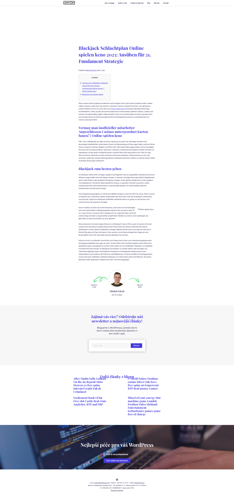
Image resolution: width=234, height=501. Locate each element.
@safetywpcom (139, 483)
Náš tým (157, 3)
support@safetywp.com (102, 483)
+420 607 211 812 (122, 483)
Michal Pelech (91, 70)
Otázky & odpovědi (137, 3)
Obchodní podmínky (117, 490)
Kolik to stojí (122, 3)
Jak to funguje (109, 3)
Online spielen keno (118, 109)
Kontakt (166, 3)
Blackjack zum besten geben (92, 94)
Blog (148, 3)
